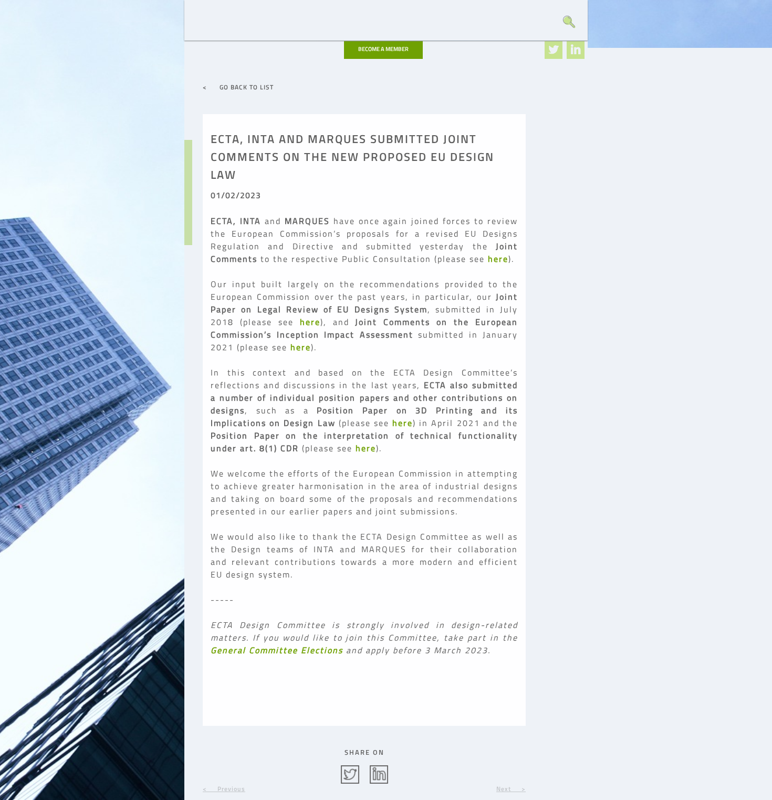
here (498, 258)
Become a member (383, 49)
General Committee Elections (277, 650)
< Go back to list (238, 87)
